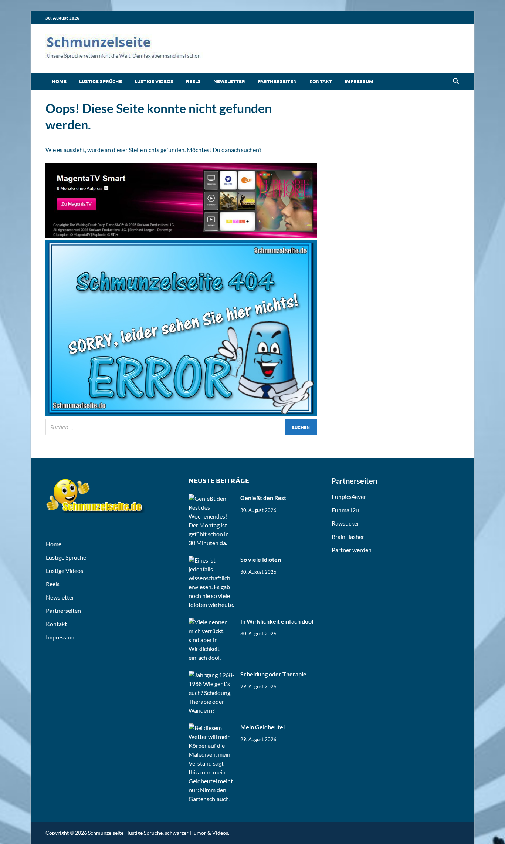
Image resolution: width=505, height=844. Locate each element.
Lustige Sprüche (100, 81)
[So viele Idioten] (212, 560)
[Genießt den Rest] (212, 498)
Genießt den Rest (263, 497)
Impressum (359, 81)
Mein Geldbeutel (262, 726)
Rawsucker (345, 523)
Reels (193, 81)
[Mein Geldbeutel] (212, 727)
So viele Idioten (260, 559)
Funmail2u (345, 509)
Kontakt (320, 81)
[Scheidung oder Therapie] (212, 674)
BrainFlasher (348, 536)
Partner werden (352, 549)
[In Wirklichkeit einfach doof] (212, 621)
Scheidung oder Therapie (273, 674)
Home (59, 81)
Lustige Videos (154, 81)
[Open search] (455, 81)
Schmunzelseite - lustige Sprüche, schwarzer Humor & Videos (158, 833)
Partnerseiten (277, 81)
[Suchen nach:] (181, 427)
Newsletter (229, 81)
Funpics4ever (349, 496)
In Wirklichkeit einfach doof (277, 621)
